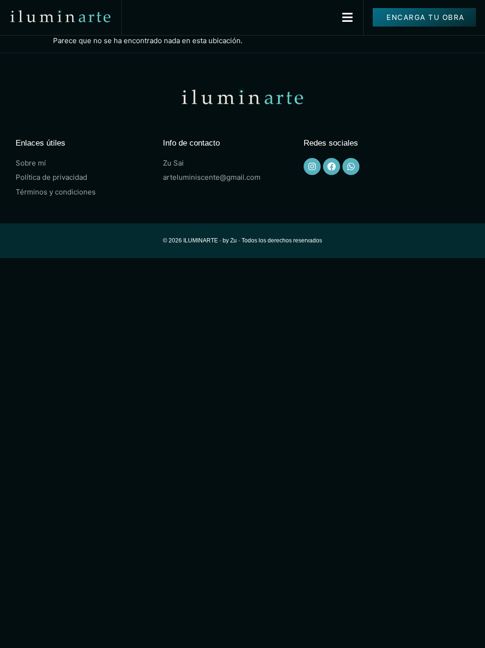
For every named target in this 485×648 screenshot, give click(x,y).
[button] (348, 18)
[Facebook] (331, 166)
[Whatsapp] (350, 166)
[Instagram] (312, 166)
